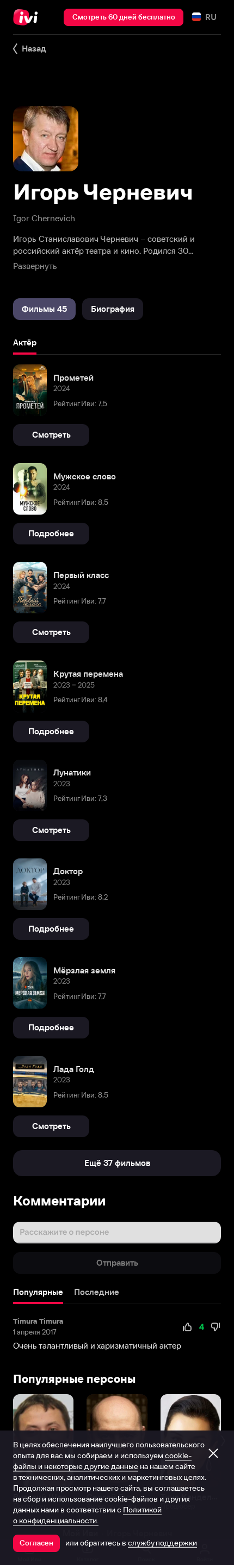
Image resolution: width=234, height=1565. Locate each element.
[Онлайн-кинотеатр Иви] (28, 17)
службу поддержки (162, 1542)
